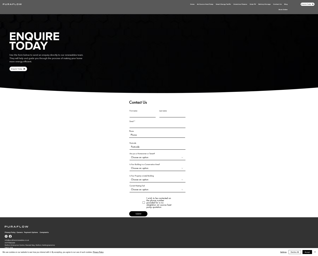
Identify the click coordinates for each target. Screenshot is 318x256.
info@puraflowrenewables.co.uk (17, 240)
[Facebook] (10, 236)
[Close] (315, 252)
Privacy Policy (98, 252)
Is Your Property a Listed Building (142, 176)
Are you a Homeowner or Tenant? (142, 153)
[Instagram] (6, 236)
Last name (163, 111)
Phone (131, 131)
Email (132, 121)
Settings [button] (283, 252)
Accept (307, 252)
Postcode (133, 143)
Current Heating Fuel (137, 186)
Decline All (295, 252)
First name (133, 111)
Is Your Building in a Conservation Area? (145, 164)
